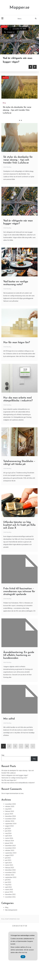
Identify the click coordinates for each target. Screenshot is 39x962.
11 (27, 746)
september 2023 (10, 853)
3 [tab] (21, 120)
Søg (2, 755)
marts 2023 (9, 865)
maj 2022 (8, 885)
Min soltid (9, 718)
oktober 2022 (9, 875)
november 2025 (10, 804)
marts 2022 (9, 889)
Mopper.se (19, 7)
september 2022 (10, 877)
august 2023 (9, 855)
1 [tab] (17, 120)
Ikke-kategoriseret (11, 910)
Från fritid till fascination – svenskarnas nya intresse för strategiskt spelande (19, 591)
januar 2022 (9, 892)
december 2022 (10, 870)
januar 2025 (9, 814)
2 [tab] (19, 120)
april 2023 (8, 863)
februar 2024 (9, 841)
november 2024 (10, 819)
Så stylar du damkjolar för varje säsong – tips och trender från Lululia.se (17, 110)
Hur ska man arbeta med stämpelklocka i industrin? (18, 783)
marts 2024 (9, 838)
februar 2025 (9, 811)
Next (35, 67)
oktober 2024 (9, 821)
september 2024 (10, 823)
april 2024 (8, 836)
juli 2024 (8, 828)
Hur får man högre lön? (16, 342)
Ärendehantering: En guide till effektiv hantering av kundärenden (18, 655)
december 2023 (10, 845)
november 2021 (10, 897)
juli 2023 (8, 858)
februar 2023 (9, 867)
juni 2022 (8, 882)
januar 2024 (9, 843)
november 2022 (10, 872)
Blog (5, 29)
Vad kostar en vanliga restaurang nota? (14, 778)
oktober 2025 (9, 806)
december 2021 (10, 894)
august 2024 (9, 826)
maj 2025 (8, 809)
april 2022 (8, 887)
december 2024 (10, 816)
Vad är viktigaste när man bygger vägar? (14, 775)
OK (23, 956)
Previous (30, 67)
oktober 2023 (9, 850)
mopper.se (11, 32)
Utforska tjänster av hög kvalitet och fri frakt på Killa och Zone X (19, 525)
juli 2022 (8, 880)
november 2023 (10, 848)
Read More (12, 67)
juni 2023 (8, 860)
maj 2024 (8, 833)
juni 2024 (8, 831)
